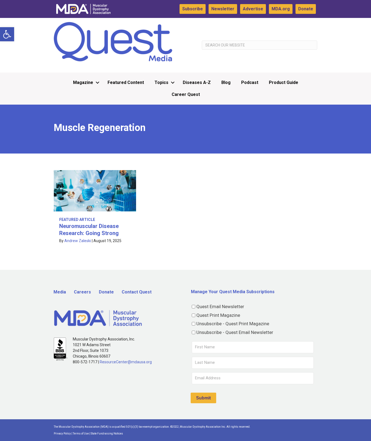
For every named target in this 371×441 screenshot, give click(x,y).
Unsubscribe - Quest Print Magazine (232, 323)
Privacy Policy (62, 433)
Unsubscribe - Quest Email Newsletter (234, 332)
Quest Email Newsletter (220, 306)
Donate (305, 8)
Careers (82, 292)
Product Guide (283, 82)
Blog (226, 82)
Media (60, 292)
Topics (161, 82)
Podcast (249, 82)
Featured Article (77, 219)
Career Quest (186, 94)
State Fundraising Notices (107, 433)
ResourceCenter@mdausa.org (126, 362)
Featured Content (126, 82)
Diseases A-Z (197, 82)
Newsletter (222, 8)
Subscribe (192, 8)
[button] (7, 34)
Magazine (83, 82)
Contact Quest (137, 292)
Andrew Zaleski (77, 241)
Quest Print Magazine (218, 315)
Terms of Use (81, 433)
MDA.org (281, 8)
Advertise (253, 8)
